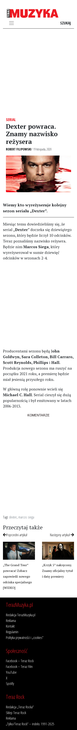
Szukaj (65, 23)
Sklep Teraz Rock (16, 712)
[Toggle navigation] (11, 23)
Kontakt (10, 626)
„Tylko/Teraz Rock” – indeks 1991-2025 (30, 723)
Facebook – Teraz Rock (20, 660)
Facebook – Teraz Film (19, 666)
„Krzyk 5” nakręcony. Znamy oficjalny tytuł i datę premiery (57, 571)
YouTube (11, 672)
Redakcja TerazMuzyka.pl (20, 614)
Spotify (10, 683)
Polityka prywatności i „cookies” (24, 637)
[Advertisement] (38, 72)
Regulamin (12, 631)
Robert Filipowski (18, 149)
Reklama (11, 620)
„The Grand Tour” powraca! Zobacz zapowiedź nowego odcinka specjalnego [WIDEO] (17, 576)
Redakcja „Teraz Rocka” (20, 706)
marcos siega (26, 517)
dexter (13, 517)
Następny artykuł (60, 534)
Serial (11, 119)
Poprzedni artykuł (16, 534)
